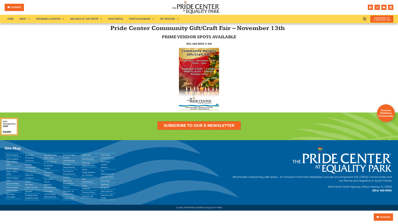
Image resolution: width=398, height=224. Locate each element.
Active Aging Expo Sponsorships (12, 181)
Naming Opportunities (88, 164)
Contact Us (30, 171)
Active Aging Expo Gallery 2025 (12, 171)
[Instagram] (377, 7)
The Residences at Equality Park (107, 174)
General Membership (69, 165)
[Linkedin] (390, 7)
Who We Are (107, 191)
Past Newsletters (87, 180)
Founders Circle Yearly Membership (50, 194)
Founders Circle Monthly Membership (50, 183)
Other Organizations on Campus (88, 172)
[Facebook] (370, 7)
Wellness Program (105, 186)
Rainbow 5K (87, 196)
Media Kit (86, 155)
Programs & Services (48, 18)
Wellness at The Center (84, 18)
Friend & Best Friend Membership (69, 158)
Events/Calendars (139, 18)
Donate (28, 191)
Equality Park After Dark (50, 156)
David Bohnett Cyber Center (31, 185)
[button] (364, 18)
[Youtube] (384, 7)
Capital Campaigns (30, 165)
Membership (88, 159)
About (22, 18)
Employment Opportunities (31, 196)
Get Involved (167, 18)
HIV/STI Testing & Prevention (68, 181)
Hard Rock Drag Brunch (69, 172)
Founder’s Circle (49, 173)
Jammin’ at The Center (68, 192)
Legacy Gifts (68, 198)
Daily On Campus (29, 176)
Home (10, 18)
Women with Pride (107, 196)
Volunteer (105, 181)
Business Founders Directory (29, 158)
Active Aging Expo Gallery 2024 (12, 162)
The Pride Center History (105, 164)
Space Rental (115, 18)
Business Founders (10, 195)
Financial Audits (48, 167)
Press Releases (86, 187)
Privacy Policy (88, 192)
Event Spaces (50, 162)
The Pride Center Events (107, 156)
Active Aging (12, 155)
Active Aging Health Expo (12, 188)
